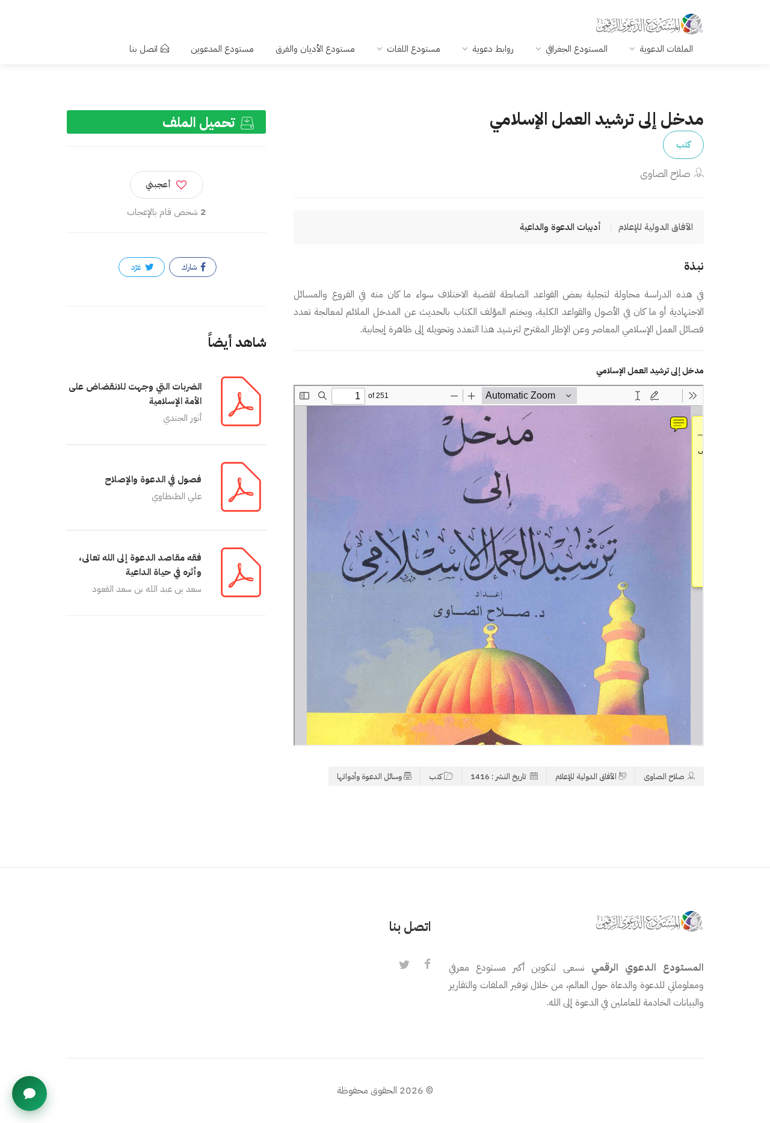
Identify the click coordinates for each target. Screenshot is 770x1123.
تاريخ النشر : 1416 (499, 776)
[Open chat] (29, 1093)
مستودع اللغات (413, 48)
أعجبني (158, 184)
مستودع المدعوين (222, 48)
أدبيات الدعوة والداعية (560, 227)
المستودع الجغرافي (577, 48)
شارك (190, 267)
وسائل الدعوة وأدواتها (369, 776)
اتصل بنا (143, 48)
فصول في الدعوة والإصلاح (153, 479)
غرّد (137, 267)
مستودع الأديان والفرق (315, 48)
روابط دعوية (493, 48)
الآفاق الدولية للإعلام (586, 776)
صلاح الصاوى (665, 173)
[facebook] (427, 965)
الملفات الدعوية (666, 48)
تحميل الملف (200, 122)
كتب (683, 144)
